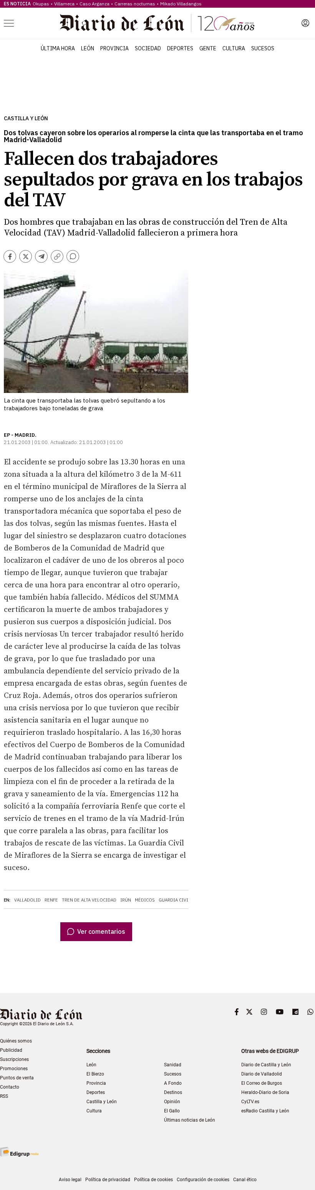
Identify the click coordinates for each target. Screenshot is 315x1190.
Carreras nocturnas (134, 4)
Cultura (233, 48)
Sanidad (172, 1064)
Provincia (114, 48)
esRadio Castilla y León (265, 1111)
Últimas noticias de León (189, 1120)
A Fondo (173, 1083)
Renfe (51, 900)
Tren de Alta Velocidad (89, 900)
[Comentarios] (73, 256)
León (87, 48)
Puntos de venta (17, 1078)
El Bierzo (95, 1074)
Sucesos (262, 48)
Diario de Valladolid (261, 1074)
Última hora (58, 48)
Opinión (172, 1101)
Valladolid (27, 900)
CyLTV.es (250, 1101)
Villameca (64, 4)
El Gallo (172, 1111)
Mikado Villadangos (181, 4)
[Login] (305, 23)
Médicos (145, 900)
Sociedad (148, 48)
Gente (207, 48)
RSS (4, 1096)
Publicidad (11, 1050)
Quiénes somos (16, 1041)
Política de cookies (153, 1179)
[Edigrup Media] (19, 1151)
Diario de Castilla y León (266, 1064)
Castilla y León (26, 118)
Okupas (41, 4)
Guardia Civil (175, 900)
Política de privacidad (107, 1179)
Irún (125, 900)
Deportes (180, 48)
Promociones (14, 1068)
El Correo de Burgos (261, 1083)
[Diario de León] (157, 23)
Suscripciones (14, 1059)
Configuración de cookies (203, 1179)
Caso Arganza (94, 4)
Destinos (173, 1092)
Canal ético (245, 1179)
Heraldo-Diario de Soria (265, 1092)
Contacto (9, 1087)
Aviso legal (70, 1179)
